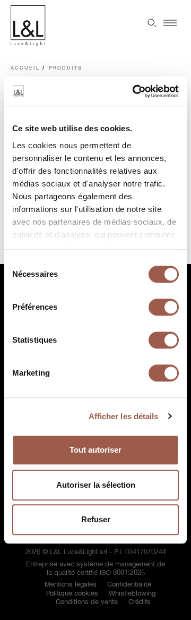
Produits (65, 68)
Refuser (95, 519)
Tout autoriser (95, 449)
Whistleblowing (132, 593)
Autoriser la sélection (95, 484)
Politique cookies (72, 593)
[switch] (164, 307)
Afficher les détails (124, 416)
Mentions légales (71, 584)
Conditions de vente (87, 602)
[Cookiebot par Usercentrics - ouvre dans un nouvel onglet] (135, 91)
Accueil (25, 68)
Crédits (139, 602)
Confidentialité (129, 584)
